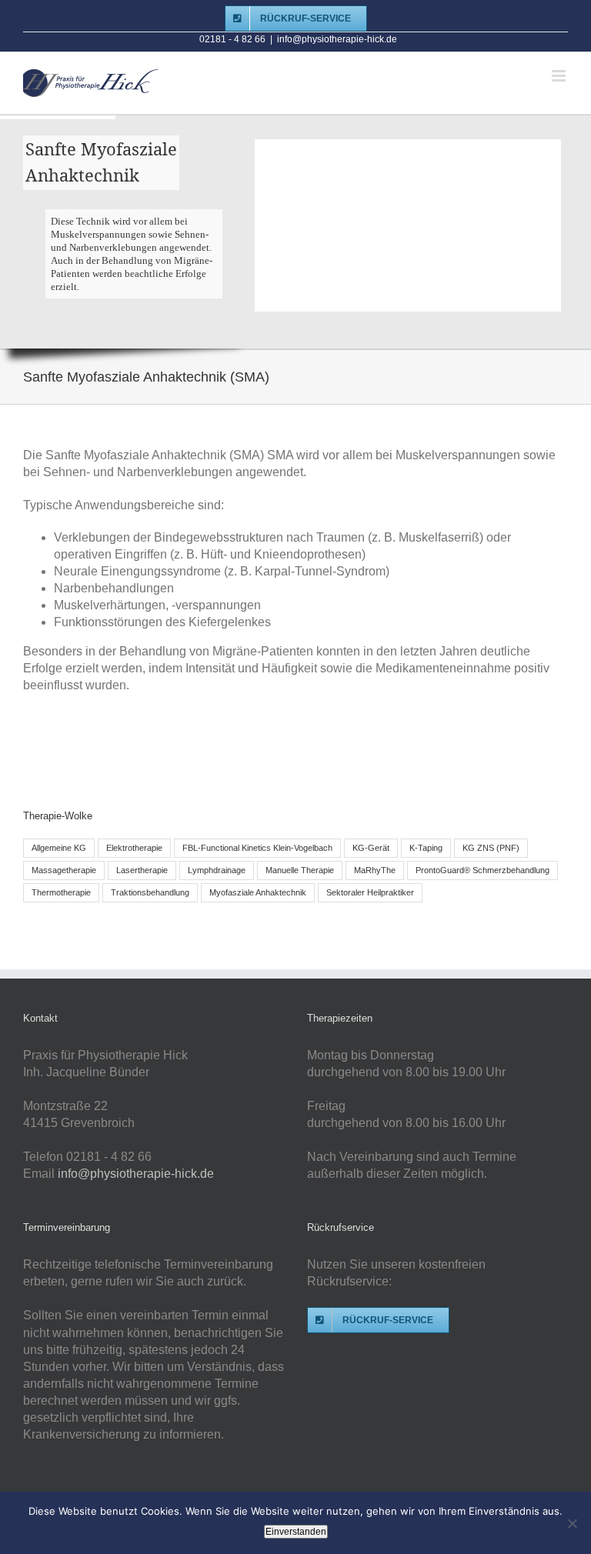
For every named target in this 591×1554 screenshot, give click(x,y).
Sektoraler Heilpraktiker (370, 892)
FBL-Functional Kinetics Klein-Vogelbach (257, 847)
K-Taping (425, 847)
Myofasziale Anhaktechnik (257, 892)
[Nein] (571, 1523)
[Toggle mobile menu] (560, 76)
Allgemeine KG (59, 847)
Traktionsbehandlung (150, 892)
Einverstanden (295, 1531)
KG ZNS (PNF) (490, 847)
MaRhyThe (375, 870)
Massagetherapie (64, 870)
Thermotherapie (61, 892)
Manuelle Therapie (299, 870)
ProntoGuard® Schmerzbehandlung (482, 870)
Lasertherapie (142, 870)
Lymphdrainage (216, 870)
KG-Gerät (370, 847)
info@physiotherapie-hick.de (337, 39)
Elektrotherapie (134, 847)
